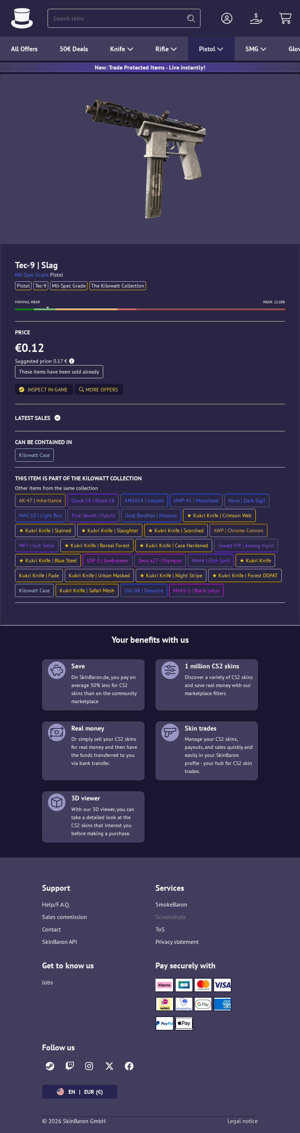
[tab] (150, 419)
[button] (226, 18)
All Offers (24, 49)
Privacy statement (177, 941)
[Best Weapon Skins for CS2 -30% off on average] (22, 18)
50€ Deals (74, 49)
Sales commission (64, 916)
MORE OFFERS (101, 389)
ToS (160, 929)
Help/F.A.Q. (56, 904)
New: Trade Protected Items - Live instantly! (150, 67)
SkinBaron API (59, 941)
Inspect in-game (48, 389)
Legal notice (243, 1121)
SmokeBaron (171, 904)
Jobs (47, 982)
